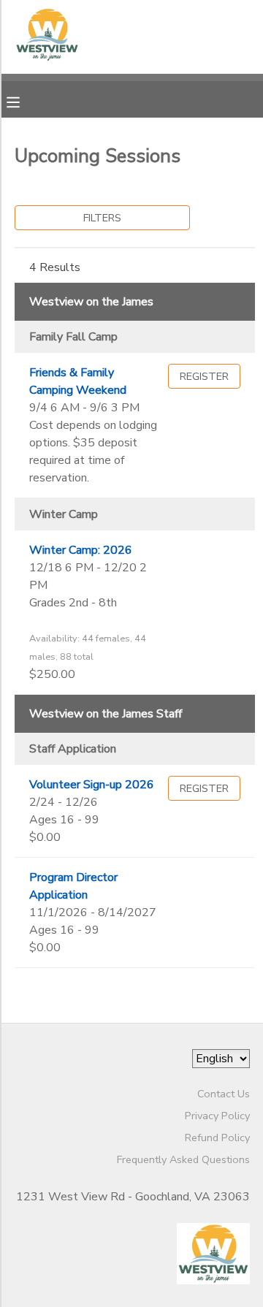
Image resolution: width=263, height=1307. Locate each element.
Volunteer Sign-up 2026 (91, 785)
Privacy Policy (217, 1115)
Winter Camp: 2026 (80, 550)
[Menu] (24, 101)
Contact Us (223, 1093)
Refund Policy (217, 1137)
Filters (102, 217)
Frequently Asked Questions (183, 1159)
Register (204, 376)
